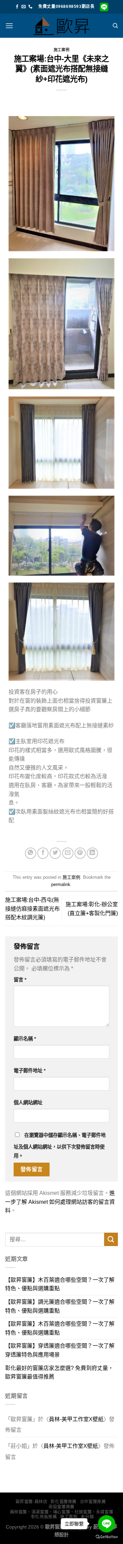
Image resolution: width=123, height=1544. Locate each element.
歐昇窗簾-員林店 (31, 1501)
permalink (60, 884)
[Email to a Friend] (67, 853)
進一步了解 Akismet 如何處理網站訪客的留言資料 (60, 1201)
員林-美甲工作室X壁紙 (76, 1419)
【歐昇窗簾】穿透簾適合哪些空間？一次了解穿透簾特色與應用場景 (59, 1350)
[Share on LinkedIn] (92, 853)
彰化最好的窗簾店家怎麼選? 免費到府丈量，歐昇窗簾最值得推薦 (59, 1372)
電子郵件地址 (29, 1070)
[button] (9, 25)
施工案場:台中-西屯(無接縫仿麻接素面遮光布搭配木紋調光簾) (32, 908)
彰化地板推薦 (44, 1516)
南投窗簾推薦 (61, 1507)
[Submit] (111, 1239)
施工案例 (61, 50)
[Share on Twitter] (55, 853)
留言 (20, 979)
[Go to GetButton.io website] (107, 1537)
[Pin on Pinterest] (80, 853)
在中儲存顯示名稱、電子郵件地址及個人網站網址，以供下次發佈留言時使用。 (60, 1145)
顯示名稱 (25, 1038)
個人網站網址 (28, 1102)
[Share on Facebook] (43, 853)
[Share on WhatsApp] (30, 853)
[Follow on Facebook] (17, 6)
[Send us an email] (24, 6)
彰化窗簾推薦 (64, 1501)
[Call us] (30, 6)
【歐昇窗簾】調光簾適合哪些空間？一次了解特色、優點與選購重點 (59, 1306)
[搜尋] (115, 25)
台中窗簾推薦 (93, 1501)
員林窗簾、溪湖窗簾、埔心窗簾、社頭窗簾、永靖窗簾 (61, 1512)
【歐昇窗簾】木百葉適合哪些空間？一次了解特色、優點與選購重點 (59, 1284)
